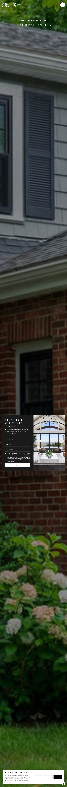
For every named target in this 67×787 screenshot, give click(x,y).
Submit (17, 465)
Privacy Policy (10, 461)
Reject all (38, 777)
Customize (47, 777)
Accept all (58, 777)
